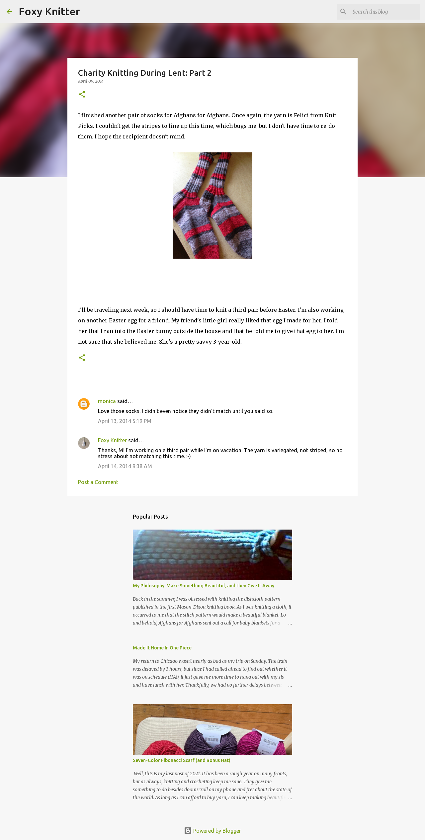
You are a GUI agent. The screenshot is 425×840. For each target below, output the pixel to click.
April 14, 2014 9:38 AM (125, 466)
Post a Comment (98, 482)
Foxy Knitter (49, 11)
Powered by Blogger (216, 831)
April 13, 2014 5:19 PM (124, 421)
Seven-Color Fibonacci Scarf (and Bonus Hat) (181, 760)
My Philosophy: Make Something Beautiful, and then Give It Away (203, 585)
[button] (82, 94)
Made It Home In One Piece (162, 647)
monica (107, 401)
